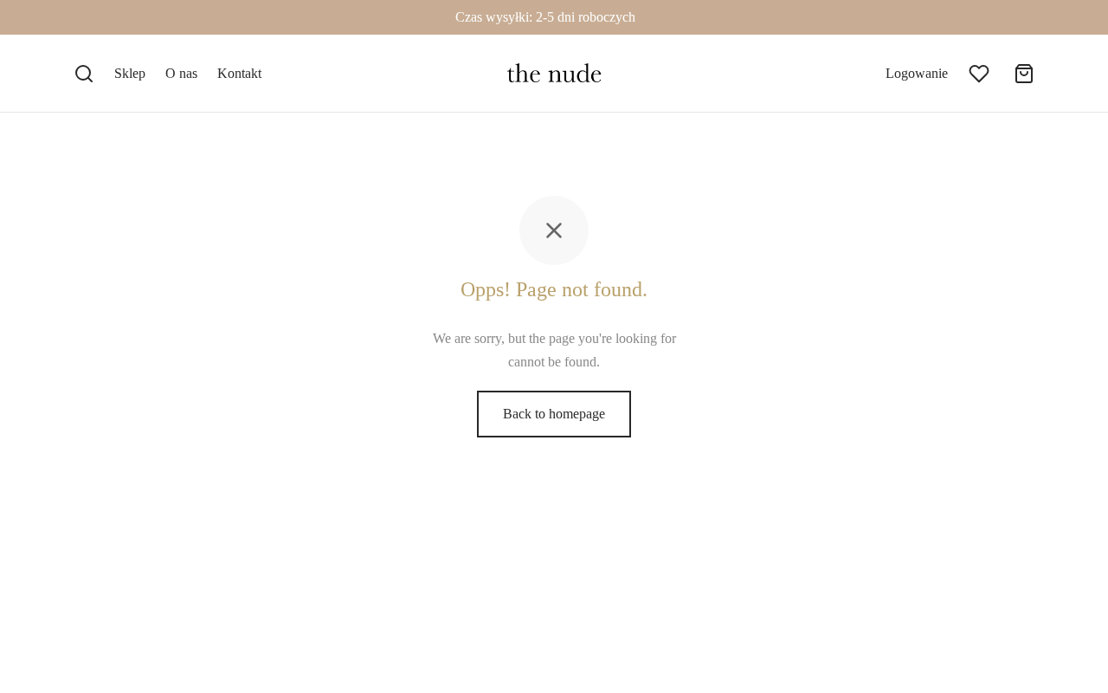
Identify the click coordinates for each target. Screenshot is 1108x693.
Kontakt (239, 73)
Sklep (129, 73)
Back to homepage (554, 413)
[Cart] (1024, 73)
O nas (181, 73)
